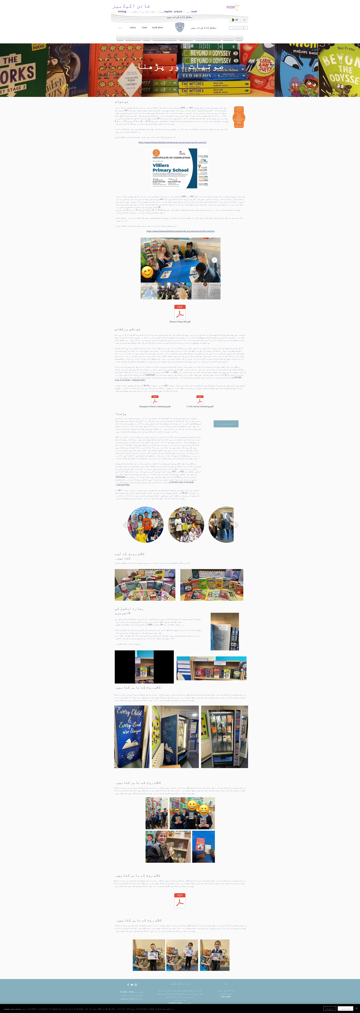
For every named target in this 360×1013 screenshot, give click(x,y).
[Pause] (118, 680)
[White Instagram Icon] (135, 984)
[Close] (356, 1008)
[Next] (344, 70)
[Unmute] (123, 680)
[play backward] (125, 525)
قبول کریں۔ (345, 1008)
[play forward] (236, 525)
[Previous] (15, 70)
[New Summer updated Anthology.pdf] (180, 901)
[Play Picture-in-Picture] (165, 680)
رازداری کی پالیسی (12, 1008)
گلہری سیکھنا (127, 998)
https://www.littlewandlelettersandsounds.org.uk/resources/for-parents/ (172, 142)
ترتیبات (330, 1008)
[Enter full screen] (170, 680)
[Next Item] (214, 260)
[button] (133, 38)
